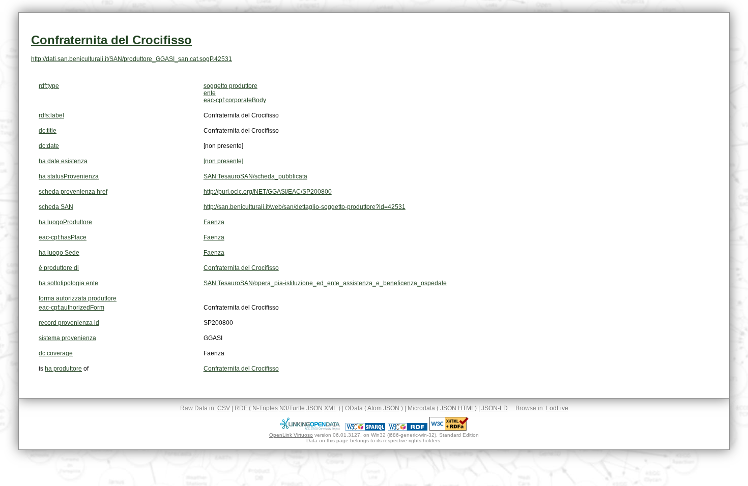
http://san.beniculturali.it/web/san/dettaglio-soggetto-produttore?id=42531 (305, 206)
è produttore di (59, 267)
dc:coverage (56, 353)
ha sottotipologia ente (68, 283)
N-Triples (265, 408)
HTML (466, 408)
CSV (223, 408)
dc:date (49, 145)
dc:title (47, 130)
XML (330, 408)
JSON (314, 408)
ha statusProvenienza (69, 176)
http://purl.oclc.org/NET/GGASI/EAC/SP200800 (268, 191)
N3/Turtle (292, 408)
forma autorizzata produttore (78, 298)
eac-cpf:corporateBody (235, 100)
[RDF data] (407, 428)
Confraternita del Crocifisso (111, 40)
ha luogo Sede (59, 252)
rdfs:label (51, 115)
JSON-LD (494, 408)
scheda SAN (56, 206)
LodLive (557, 408)
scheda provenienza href (73, 191)
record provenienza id (69, 322)
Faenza (214, 222)
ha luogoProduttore (65, 222)
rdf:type (49, 85)
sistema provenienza (67, 338)
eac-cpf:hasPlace (63, 237)
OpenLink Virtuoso (291, 435)
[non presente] (223, 161)
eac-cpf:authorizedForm (71, 307)
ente (210, 93)
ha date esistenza (63, 161)
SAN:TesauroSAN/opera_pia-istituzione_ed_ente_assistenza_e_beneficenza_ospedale (325, 283)
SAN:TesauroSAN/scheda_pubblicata (255, 176)
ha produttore (63, 368)
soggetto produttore (230, 85)
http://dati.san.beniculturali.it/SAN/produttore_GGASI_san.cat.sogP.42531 (131, 59)
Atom (374, 408)
